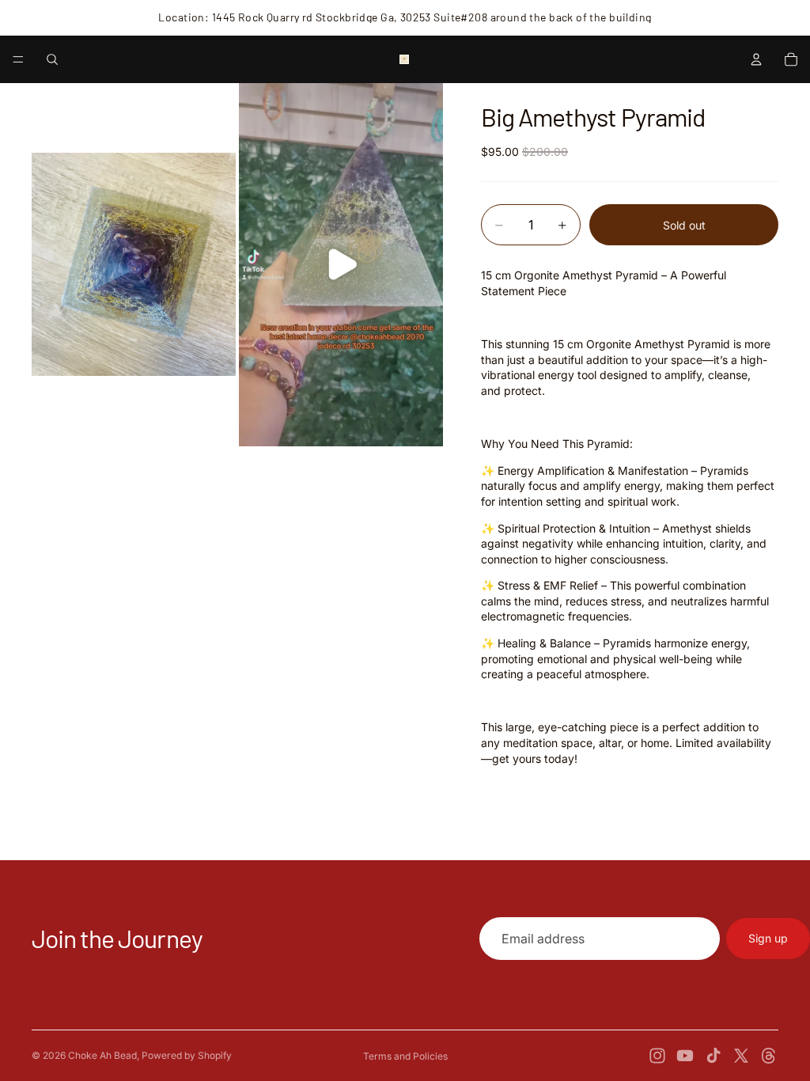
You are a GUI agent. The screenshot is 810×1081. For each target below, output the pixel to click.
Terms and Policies (405, 1056)
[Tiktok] (713, 1055)
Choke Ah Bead (102, 1055)
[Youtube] (685, 1055)
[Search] (52, 59)
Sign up (768, 938)
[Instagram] (657, 1055)
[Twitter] (741, 1055)
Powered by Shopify (187, 1055)
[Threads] (768, 1055)
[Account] (756, 59)
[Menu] (18, 59)
